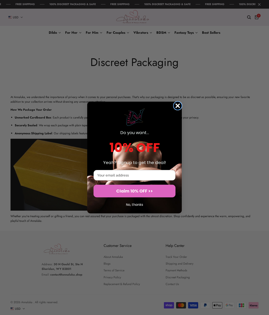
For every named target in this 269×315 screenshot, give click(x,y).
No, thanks (134, 204)
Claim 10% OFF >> (134, 191)
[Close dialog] (178, 106)
